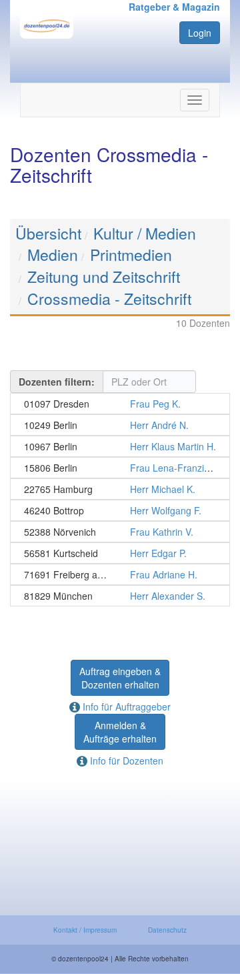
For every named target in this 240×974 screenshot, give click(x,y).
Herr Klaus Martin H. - (120, 446)
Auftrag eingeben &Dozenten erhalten (120, 677)
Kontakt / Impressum (85, 930)
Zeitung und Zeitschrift (103, 277)
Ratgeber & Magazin (174, 6)
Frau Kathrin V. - (120, 532)
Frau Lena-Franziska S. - (120, 468)
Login (199, 32)
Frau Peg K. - (120, 404)
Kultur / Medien (144, 233)
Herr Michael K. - (120, 489)
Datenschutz (167, 930)
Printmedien (131, 255)
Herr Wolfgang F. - (120, 510)
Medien (52, 255)
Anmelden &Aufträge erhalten (120, 731)
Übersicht (48, 233)
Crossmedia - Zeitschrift (109, 299)
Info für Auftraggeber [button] (125, 706)
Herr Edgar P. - (120, 553)
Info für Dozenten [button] (125, 760)
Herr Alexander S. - (120, 596)
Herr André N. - (120, 425)
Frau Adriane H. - (120, 574)
